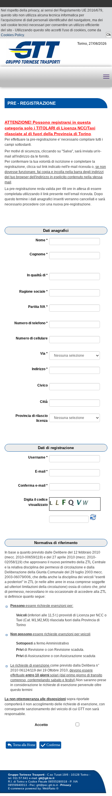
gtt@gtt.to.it (46, 778)
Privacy (65, 785)
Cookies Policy (12, 35)
